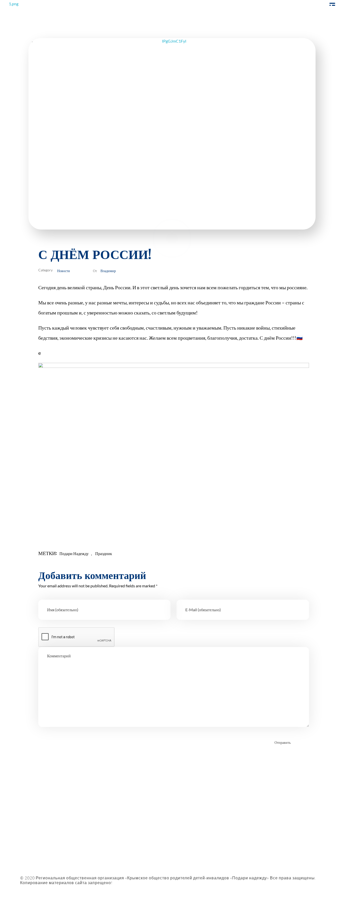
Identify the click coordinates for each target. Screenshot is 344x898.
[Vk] (60, 833)
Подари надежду (74, 553)
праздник (103, 553)
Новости (63, 270)
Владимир (108, 270)
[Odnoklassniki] (46, 833)
